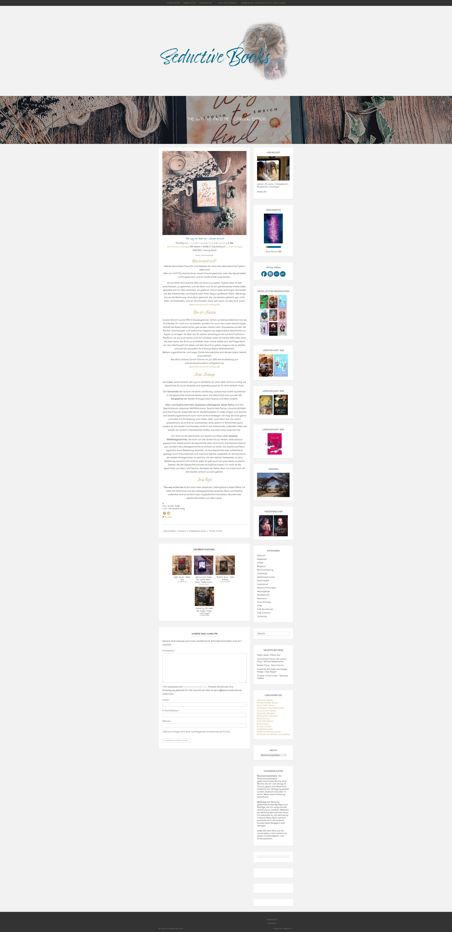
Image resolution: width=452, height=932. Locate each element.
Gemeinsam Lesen (266, 577)
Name (166, 700)
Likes (168, 517)
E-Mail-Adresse (170, 710)
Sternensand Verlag (177, 247)
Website (166, 721)
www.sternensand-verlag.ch (204, 304)
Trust (211, 243)
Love (191, 243)
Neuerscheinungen (266, 588)
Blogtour (261, 566)
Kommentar (169, 651)
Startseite (173, 3)
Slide (259, 606)
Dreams (222, 243)
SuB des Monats (227, 3)
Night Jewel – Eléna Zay (268, 655)
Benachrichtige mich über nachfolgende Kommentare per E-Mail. (197, 732)
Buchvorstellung (265, 570)
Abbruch (261, 556)
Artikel (260, 563)
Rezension (206, 3)
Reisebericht (263, 595)
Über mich (190, 3)
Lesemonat (262, 584)
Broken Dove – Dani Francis (270, 665)
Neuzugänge (263, 591)
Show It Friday (264, 602)
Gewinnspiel (263, 581)
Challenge (262, 573)
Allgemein (262, 559)
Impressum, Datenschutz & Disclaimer (263, 3)
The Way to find (215, 531)
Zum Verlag (234, 247)
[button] (164, 513)
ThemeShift (288, 928)
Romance (182, 531)
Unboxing (262, 616)
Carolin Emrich (169, 531)
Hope (201, 243)
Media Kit (261, 192)
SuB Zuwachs (263, 613)
